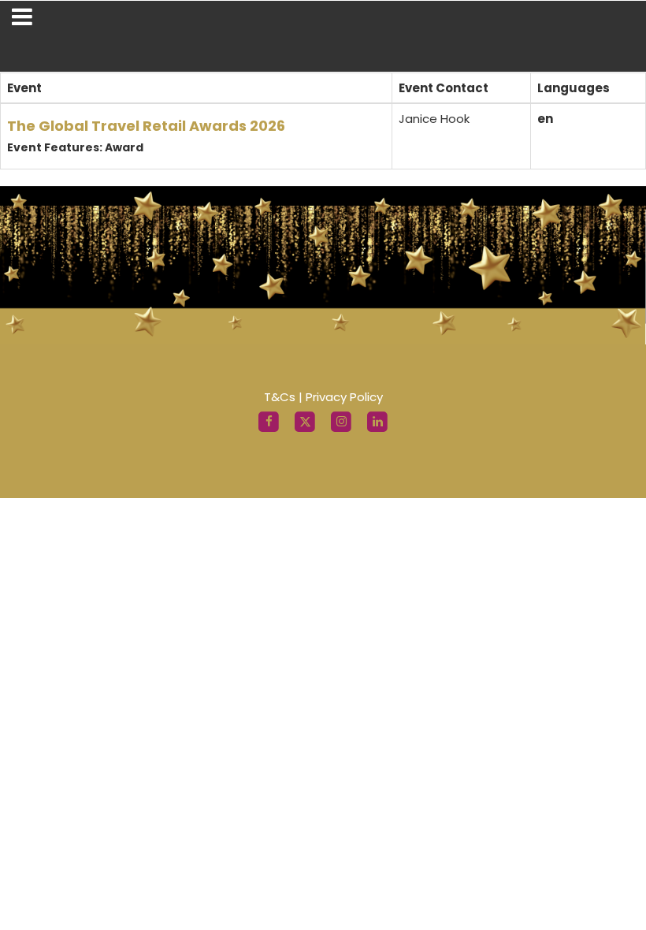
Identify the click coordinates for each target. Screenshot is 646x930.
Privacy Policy (344, 397)
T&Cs (279, 397)
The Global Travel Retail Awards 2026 (146, 126)
